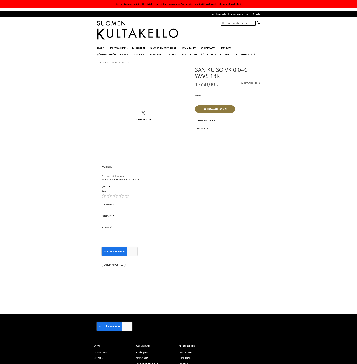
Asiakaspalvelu (219, 14)
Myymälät (98, 357)
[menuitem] (101, 48)
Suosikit (256, 14)
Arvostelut (107, 166)
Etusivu (99, 62)
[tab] (107, 167)
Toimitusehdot (185, 357)
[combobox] (238, 23)
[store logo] (137, 30)
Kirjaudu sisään (235, 14)
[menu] (178, 51)
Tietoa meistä (100, 352)
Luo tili (248, 14)
